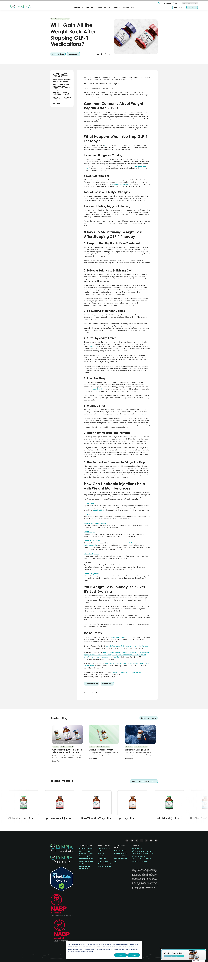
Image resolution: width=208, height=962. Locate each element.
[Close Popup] (160, 948)
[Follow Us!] (176, 3)
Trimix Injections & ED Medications (104, 849)
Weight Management (104, 863)
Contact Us (135, 845)
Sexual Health (102, 856)
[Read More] (67, 743)
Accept (120, 955)
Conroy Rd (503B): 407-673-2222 (143, 851)
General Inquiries (137, 848)
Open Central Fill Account (121, 856)
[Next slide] (193, 806)
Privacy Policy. (130, 946)
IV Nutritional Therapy (104, 866)
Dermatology (102, 858)
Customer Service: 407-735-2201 (143, 859)
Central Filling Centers (120, 850)
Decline (134, 955)
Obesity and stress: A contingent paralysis (127, 672)
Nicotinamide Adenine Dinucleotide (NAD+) (86, 855)
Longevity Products (103, 861)
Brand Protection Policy (120, 858)
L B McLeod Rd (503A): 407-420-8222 (144, 853)
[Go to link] (183, 954)
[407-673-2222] (166, 3)
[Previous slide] (14, 806)
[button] (159, 3)
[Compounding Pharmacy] (61, 905)
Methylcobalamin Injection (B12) (84, 867)
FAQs (115, 861)
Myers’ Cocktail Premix (86, 858)
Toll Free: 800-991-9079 (140, 861)
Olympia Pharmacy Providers (119, 846)
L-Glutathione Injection (86, 848)
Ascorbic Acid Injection (86, 851)
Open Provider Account (120, 853)
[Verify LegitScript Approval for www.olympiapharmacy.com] (61, 879)
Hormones (101, 853)
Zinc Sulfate (82, 863)
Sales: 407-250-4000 (139, 856)
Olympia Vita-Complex (86, 861)
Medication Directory (104, 845)
